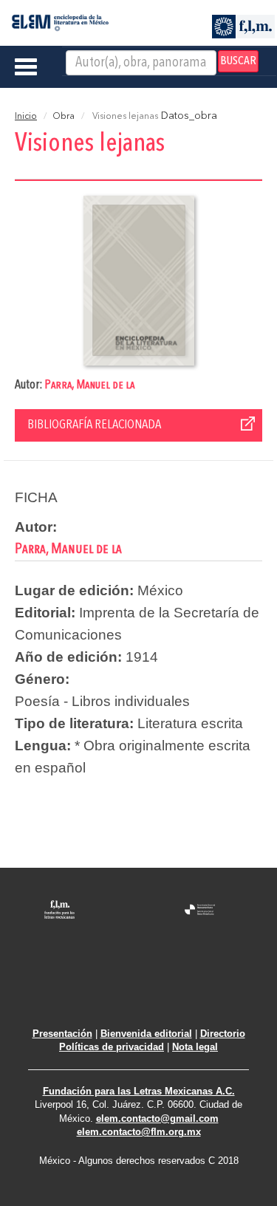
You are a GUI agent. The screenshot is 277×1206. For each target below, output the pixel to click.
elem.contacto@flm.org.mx (139, 1131)
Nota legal (195, 1046)
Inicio (26, 116)
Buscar (238, 61)
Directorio (222, 1033)
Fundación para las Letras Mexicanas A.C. (139, 1091)
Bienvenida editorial (146, 1033)
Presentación (62, 1033)
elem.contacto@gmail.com (157, 1118)
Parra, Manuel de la (89, 385)
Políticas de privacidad (111, 1046)
